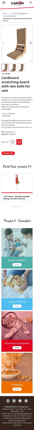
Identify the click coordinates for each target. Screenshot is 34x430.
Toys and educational (9, 16)
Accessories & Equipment (19, 13)
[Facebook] (8, 401)
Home (5, 13)
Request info (8, 153)
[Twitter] (26, 401)
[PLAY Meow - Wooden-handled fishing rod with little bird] (17, 183)
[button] (30, 43)
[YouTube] (20, 401)
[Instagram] (14, 401)
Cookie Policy (17, 423)
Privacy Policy (7, 423)
